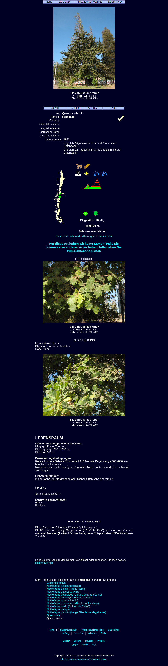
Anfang (65, 633)
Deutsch (89, 641)
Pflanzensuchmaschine (92, 630)
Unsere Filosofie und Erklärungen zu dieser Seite (84, 236)
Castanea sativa (56, 582)
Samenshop (113, 630)
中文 (94, 644)
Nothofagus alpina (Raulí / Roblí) (66, 588)
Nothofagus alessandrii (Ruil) (64, 585)
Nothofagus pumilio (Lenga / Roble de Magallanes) (76, 612)
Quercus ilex (54, 615)
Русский (101, 641)
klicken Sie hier (44, 562)
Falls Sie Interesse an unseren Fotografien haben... (84, 659)
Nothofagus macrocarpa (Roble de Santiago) (73, 603)
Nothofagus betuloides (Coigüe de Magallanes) (74, 594)
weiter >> (92, 633)
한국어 (75, 644)
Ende (103, 633)
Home (51, 630)
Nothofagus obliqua (58, 609)
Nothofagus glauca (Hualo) (62, 600)
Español (78, 641)
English (66, 641)
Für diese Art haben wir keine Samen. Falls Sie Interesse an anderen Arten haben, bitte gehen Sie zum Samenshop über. (84, 247)
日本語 (85, 644)
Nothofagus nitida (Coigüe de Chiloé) (68, 606)
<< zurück (78, 633)
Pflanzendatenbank (68, 630)
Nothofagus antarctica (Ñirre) (63, 591)
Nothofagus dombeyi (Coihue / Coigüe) (69, 597)
